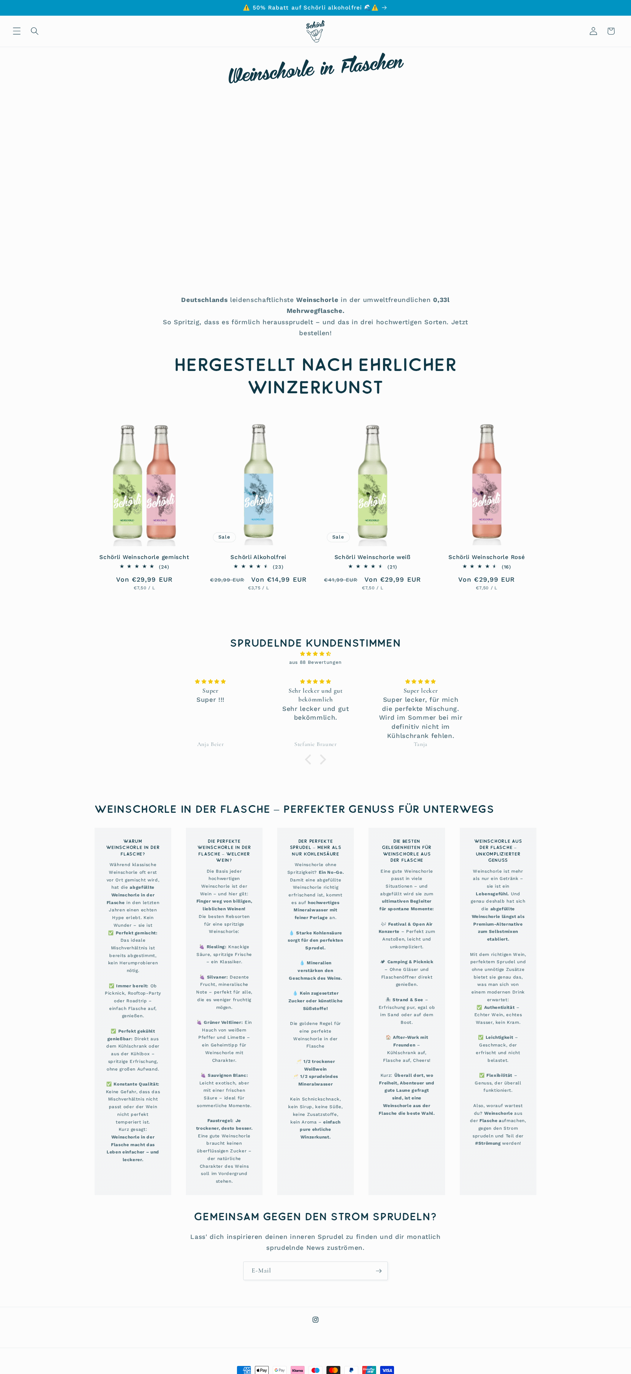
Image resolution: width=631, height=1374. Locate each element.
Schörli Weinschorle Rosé (486, 556)
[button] (17, 31)
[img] (315, 654)
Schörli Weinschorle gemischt (144, 556)
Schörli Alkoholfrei (258, 556)
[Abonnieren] (378, 1271)
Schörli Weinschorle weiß (372, 556)
